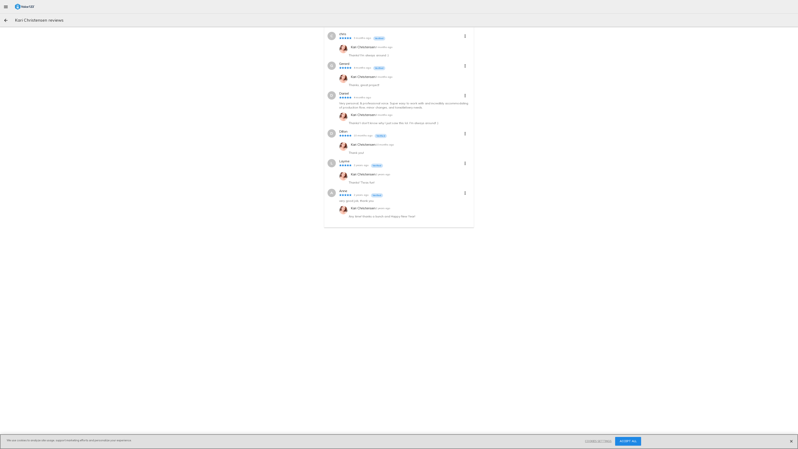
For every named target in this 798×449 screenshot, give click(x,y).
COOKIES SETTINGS (598, 441)
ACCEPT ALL (628, 441)
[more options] (465, 36)
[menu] (6, 6)
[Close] (791, 441)
